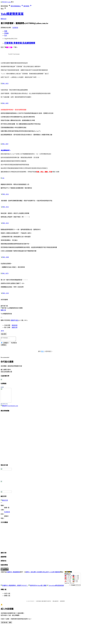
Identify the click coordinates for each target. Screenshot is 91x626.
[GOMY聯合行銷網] (6, 470)
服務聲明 (62, 601)
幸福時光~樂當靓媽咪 (13, 572)
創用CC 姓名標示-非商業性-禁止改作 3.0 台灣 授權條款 (43, 572)
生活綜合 (15, 27)
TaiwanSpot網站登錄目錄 (56, 585)
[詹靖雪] (6, 402)
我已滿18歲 (4, 622)
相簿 (5, 31)
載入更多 (3, 334)
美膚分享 (14, 327)
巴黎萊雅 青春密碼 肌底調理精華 (19, 43)
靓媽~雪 (3, 310)
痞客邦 (13, 320)
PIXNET (32, 601)
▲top (2, 330)
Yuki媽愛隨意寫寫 (12, 13)
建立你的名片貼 (4, 403)
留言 (16, 320)
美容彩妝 (14, 325)
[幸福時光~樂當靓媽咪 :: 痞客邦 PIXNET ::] (14, 585)
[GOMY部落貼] (1, 481)
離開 (10, 622)
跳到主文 (3, 19)
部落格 (6, 33)
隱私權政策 (55, 601)
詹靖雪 (2, 387)
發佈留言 (3, 345)
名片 (5, 35)
